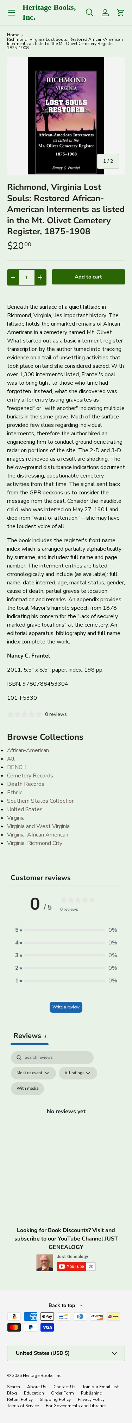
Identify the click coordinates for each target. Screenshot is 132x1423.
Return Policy (20, 1399)
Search (13, 1387)
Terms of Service (23, 1406)
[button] (66, 930)
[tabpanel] (66, 1119)
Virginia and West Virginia (38, 826)
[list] (66, 115)
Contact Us (65, 1387)
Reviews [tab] (29, 1035)
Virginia (16, 818)
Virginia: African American (37, 835)
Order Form (62, 1393)
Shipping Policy (55, 1399)
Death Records (25, 784)
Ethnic (14, 792)
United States (25, 809)
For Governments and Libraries (76, 1406)
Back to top (62, 1305)
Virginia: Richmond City (34, 843)
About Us (36, 1387)
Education (34, 1393)
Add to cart (88, 276)
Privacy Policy (91, 1399)
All (11, 759)
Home (13, 35)
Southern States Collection (41, 801)
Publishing (91, 1393)
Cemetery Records (30, 776)
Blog (12, 1393)
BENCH (16, 767)
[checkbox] (27, 1088)
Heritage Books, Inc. (42, 1375)
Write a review (66, 1007)
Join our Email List (101, 1387)
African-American (28, 750)
